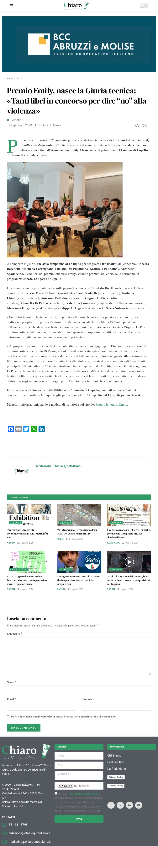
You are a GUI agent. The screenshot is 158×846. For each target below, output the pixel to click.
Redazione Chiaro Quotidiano (58, 465)
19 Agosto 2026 (131, 542)
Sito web (87, 699)
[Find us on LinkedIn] (129, 805)
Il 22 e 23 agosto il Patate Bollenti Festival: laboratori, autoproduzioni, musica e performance (27, 580)
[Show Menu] (11, 6)
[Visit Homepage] (76, 6)
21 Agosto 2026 (26, 542)
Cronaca (65, 522)
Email (12, 699)
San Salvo (113, 542)
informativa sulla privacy (83, 793)
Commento (15, 634)
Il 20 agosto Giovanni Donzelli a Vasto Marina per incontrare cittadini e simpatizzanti (78, 580)
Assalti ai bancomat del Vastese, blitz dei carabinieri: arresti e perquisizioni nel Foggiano (128, 580)
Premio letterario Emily (111, 404)
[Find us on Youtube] (138, 805)
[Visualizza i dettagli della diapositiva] (79, 44)
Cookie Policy (116, 785)
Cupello (16, 120)
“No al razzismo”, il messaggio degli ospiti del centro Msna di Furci (77, 532)
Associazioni (18, 569)
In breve (55, 125)
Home (10, 78)
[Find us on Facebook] (111, 805)
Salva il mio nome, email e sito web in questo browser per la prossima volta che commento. (63, 716)
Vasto (11, 542)
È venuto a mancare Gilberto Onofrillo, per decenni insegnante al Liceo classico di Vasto (129, 533)
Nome (11, 682)
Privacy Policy (116, 777)
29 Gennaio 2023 (20, 125)
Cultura (19, 78)
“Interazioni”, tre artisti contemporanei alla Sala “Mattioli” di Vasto (28, 533)
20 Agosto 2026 (75, 538)
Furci (60, 538)
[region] (79, 44)
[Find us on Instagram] (120, 805)
